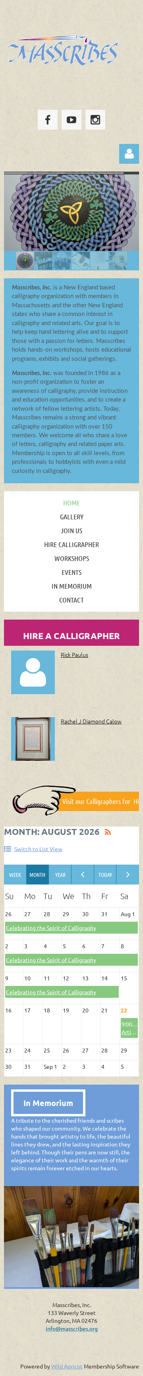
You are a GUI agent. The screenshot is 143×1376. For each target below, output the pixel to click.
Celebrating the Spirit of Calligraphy (51, 927)
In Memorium (48, 1103)
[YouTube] (71, 120)
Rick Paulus (74, 654)
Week (15, 874)
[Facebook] (48, 120)
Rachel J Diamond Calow (91, 721)
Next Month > (127, 874)
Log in (129, 154)
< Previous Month (83, 874)
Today (105, 874)
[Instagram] (95, 120)
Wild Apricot (67, 1366)
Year (60, 874)
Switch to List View (38, 848)
